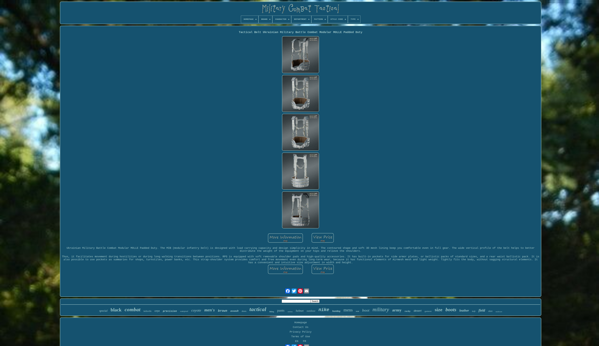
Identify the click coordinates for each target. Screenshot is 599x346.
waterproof (184, 311)
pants (281, 310)
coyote (196, 310)
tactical (257, 309)
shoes (244, 311)
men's (209, 310)
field (482, 310)
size (438, 309)
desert (417, 310)
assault (234, 310)
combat (132, 309)
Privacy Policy (301, 331)
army (397, 310)
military (381, 309)
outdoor (311, 310)
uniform (290, 311)
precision (170, 311)
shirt (490, 311)
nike (324, 309)
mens (348, 310)
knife (473, 311)
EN (296, 341)
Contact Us (300, 327)
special (103, 310)
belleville (147, 311)
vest (357, 311)
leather (464, 310)
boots (451, 309)
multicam (499, 311)
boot (365, 310)
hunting (336, 311)
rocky (408, 311)
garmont (428, 311)
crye (157, 310)
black (116, 309)
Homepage (300, 322)
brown (222, 310)
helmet (300, 310)
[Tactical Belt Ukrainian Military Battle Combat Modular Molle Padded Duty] (300, 55)
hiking (271, 311)
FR (304, 341)
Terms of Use (300, 336)
